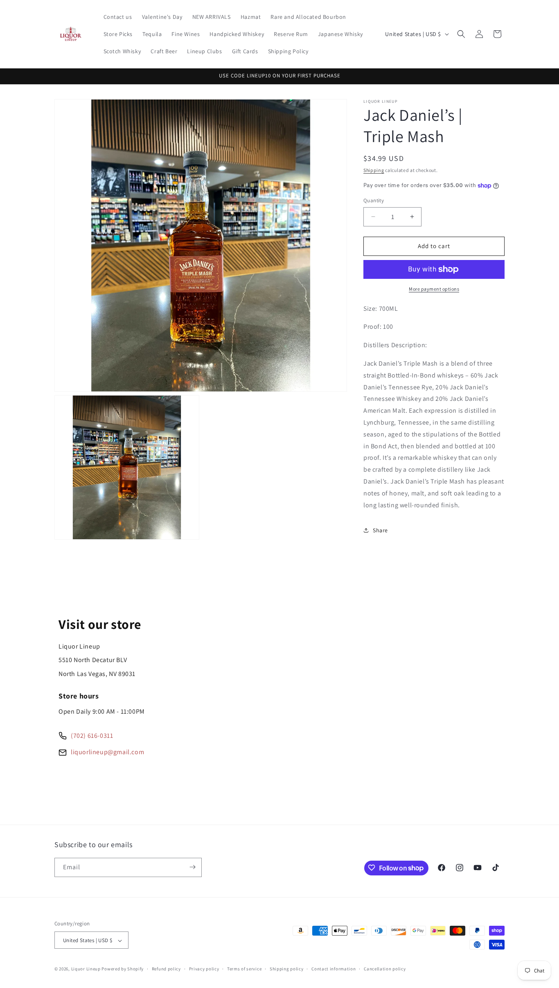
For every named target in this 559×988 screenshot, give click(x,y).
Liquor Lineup (86, 969)
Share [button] (380, 530)
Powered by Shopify (122, 969)
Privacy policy (204, 969)
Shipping (373, 170)
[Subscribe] (192, 867)
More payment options (434, 289)
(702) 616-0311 (92, 735)
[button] (461, 34)
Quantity (373, 200)
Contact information (333, 969)
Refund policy (166, 969)
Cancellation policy (385, 969)
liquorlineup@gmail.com (107, 752)
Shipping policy (287, 969)
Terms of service (244, 969)
